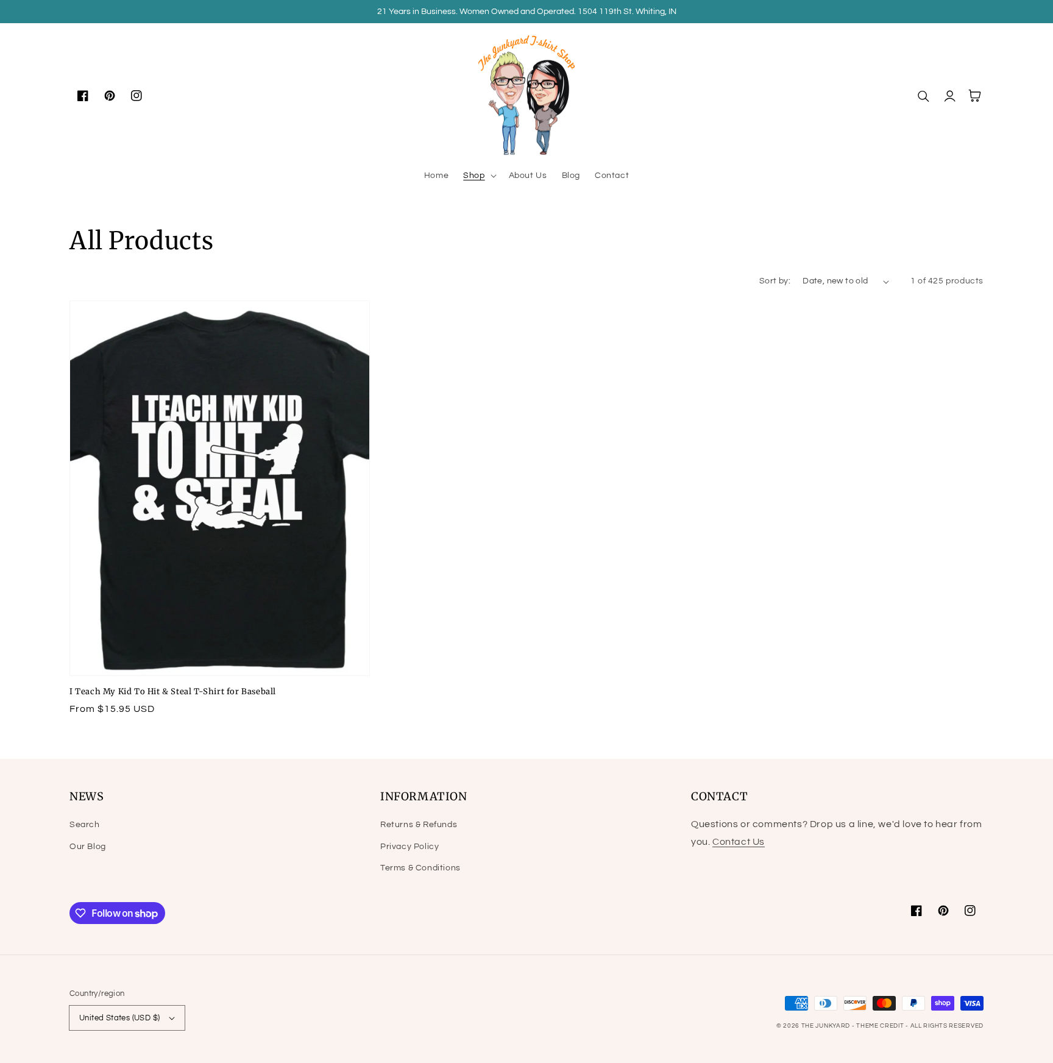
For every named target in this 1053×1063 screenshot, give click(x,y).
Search (84, 824)
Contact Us (738, 842)
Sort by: (774, 281)
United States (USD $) (119, 1018)
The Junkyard (826, 1026)
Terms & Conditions (420, 868)
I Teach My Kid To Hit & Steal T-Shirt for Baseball (172, 691)
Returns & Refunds (418, 824)
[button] (478, 175)
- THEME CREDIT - (881, 1026)
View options (219, 648)
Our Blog (87, 846)
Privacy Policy (409, 846)
